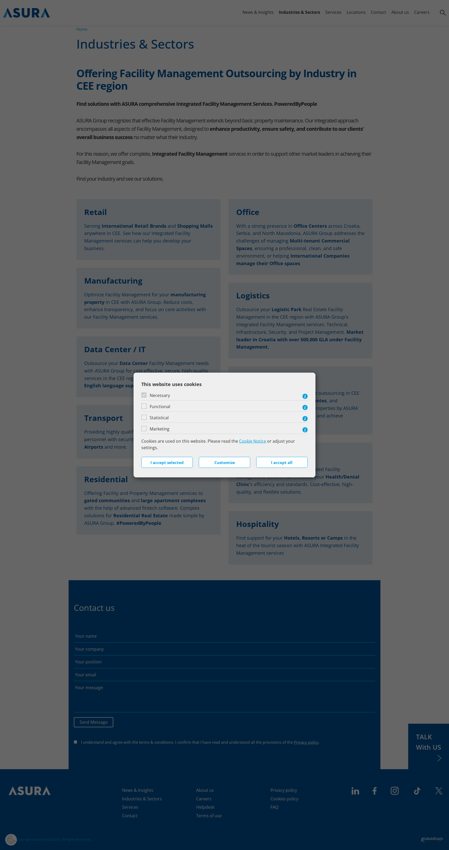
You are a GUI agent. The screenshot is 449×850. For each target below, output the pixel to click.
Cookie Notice (252, 441)
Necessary (160, 395)
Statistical (159, 417)
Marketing (159, 428)
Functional (160, 406)
